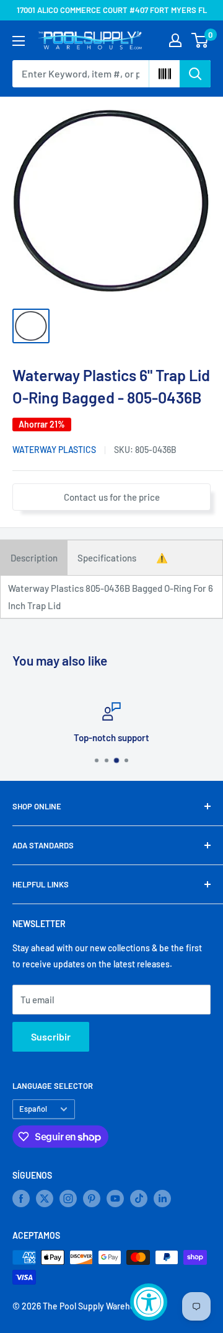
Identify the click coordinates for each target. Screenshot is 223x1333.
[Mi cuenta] (175, 40)
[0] (200, 40)
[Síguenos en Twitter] (44, 1198)
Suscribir (51, 1036)
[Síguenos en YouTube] (115, 1198)
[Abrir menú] (18, 41)
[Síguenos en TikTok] (138, 1198)
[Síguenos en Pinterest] (91, 1198)
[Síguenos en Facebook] (21, 1198)
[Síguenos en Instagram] (68, 1198)
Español (33, 1109)
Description (34, 557)
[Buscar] (195, 73)
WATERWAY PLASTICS (54, 449)
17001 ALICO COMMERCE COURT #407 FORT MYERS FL (112, 10)
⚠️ (162, 557)
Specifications (106, 557)
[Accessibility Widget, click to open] (148, 1302)
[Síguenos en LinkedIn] (162, 1198)
